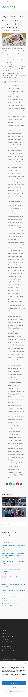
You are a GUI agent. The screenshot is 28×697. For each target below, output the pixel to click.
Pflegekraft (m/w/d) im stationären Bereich (13, 590)
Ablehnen (14, 687)
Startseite (4, 625)
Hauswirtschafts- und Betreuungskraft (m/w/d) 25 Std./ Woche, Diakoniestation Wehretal (13, 538)
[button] (25, 663)
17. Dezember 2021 (7, 30)
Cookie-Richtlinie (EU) (7, 642)
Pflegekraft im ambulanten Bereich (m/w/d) (13, 584)
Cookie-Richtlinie (8, 695)
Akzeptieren (14, 683)
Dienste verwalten (14, 679)
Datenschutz (15, 695)
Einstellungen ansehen (14, 691)
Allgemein (16, 30)
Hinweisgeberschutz (7, 636)
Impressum (21, 695)
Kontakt (4, 630)
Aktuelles (4, 628)
